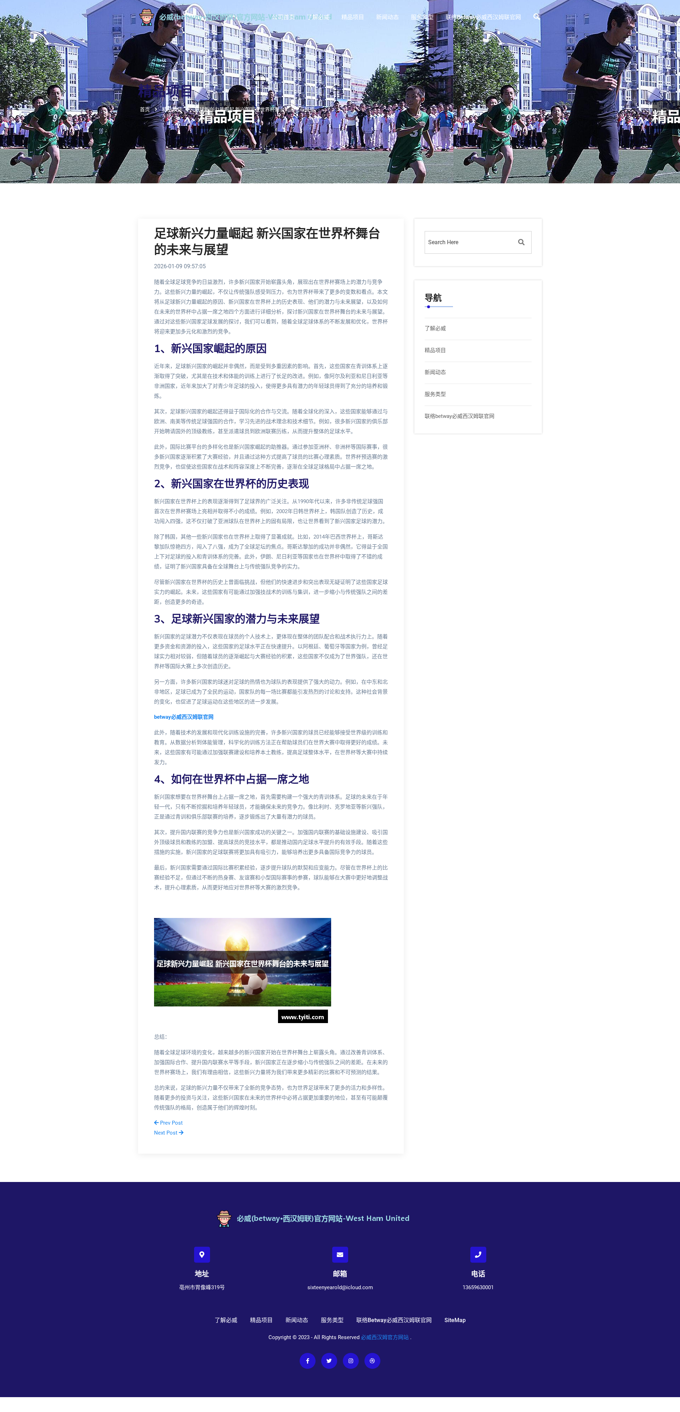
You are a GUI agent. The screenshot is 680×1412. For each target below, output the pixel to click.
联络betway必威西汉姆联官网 (483, 17)
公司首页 (283, 17)
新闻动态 (387, 17)
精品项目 (352, 17)
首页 (145, 109)
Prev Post (171, 1123)
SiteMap (455, 1320)
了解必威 (318, 17)
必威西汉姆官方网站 (385, 1337)
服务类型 (422, 17)
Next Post (166, 1133)
